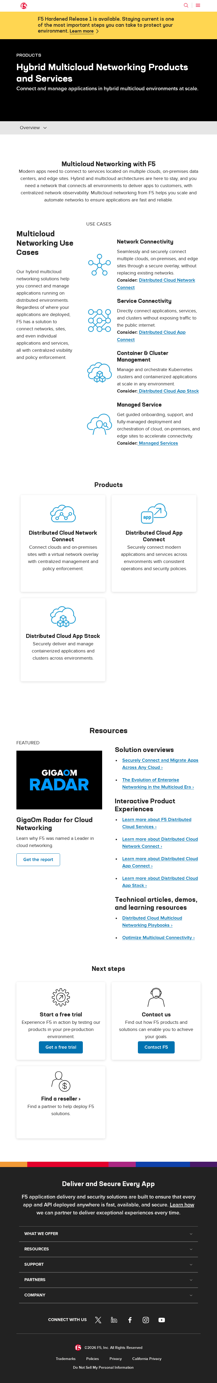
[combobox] (55, 128)
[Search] (186, 5)
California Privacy (146, 1359)
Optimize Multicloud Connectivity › (158, 937)
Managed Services (158, 443)
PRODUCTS (28, 55)
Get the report (38, 859)
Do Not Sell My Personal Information (103, 1367)
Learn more (82, 31)
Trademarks (66, 1359)
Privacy (116, 1359)
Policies (92, 1359)
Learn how (182, 1205)
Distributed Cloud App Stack (168, 391)
